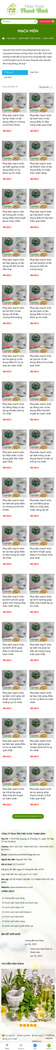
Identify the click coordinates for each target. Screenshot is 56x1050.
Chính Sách (7, 891)
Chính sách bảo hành (14, 916)
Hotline (49, 1048)
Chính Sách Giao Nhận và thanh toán (21, 902)
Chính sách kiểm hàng (14, 921)
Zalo (35, 1048)
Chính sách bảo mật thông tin (18, 912)
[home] (3, 39)
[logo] (26, 16)
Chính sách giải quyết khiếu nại (18, 926)
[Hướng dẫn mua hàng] (12, 940)
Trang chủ (21, 1048)
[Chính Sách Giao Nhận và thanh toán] (15, 952)
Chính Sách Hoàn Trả (14, 907)
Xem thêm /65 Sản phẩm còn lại (28, 816)
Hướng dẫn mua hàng (14, 898)
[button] (21, 1025)
